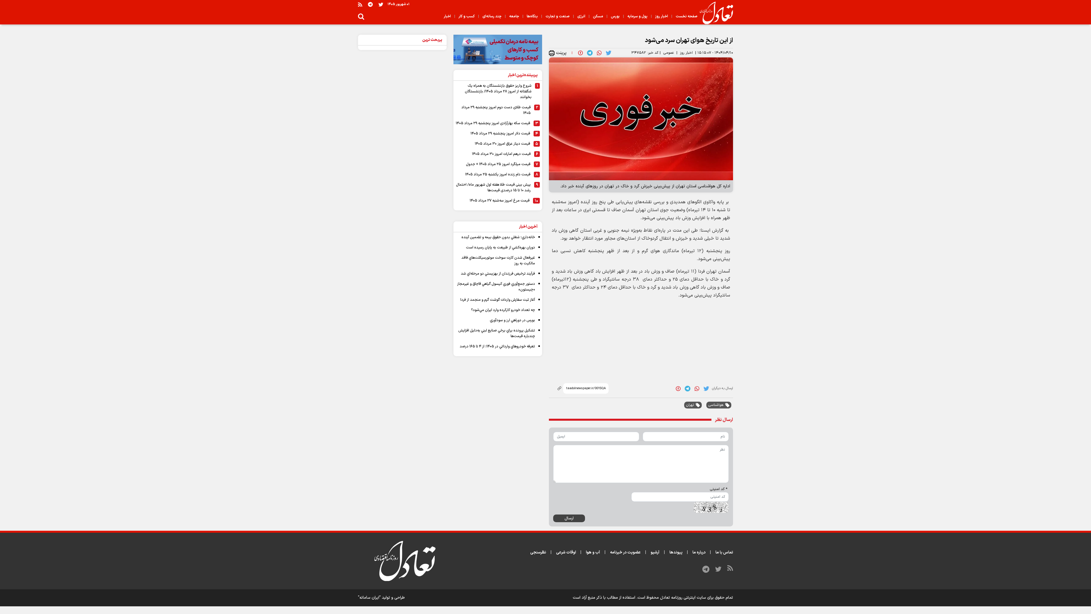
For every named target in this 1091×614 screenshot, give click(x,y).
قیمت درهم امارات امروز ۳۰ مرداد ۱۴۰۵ (501, 154)
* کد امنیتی (718, 489)
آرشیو (655, 552)
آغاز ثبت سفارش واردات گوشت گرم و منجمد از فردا (497, 300)
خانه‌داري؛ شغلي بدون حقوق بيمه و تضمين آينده (498, 237)
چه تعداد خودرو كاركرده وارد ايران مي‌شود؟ (503, 310)
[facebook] (580, 53)
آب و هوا (593, 552)
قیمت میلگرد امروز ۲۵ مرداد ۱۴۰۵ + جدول (498, 164)
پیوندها (675, 552)
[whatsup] (599, 53)
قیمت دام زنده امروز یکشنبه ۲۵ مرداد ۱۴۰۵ (497, 174)
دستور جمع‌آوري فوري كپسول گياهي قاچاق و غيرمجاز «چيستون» (496, 287)
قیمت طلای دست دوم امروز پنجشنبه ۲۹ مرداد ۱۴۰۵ (496, 110)
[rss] (360, 4)
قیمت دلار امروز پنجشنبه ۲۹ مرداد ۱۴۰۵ (500, 133)
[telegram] (590, 53)
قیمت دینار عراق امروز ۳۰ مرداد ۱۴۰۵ (502, 144)
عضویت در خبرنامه (625, 552)
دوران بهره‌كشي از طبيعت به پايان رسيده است (500, 247)
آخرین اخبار (528, 227)
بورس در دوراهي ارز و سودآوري (512, 320)
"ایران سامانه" (369, 598)
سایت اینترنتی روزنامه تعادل (683, 598)
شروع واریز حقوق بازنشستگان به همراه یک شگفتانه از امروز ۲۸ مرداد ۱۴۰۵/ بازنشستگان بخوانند (498, 91)
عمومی (668, 53)
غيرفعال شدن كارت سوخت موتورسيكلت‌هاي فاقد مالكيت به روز (498, 260)
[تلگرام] (370, 4)
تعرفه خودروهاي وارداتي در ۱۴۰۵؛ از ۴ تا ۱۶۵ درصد (497, 346)
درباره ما (698, 552)
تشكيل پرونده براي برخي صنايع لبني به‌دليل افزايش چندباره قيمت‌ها (496, 333)
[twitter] (608, 53)
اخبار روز (686, 53)
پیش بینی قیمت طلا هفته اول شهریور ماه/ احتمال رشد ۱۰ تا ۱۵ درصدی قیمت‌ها (493, 187)
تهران (690, 405)
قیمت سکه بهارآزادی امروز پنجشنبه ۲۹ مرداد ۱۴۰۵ (493, 123)
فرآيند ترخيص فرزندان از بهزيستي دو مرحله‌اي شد (498, 274)
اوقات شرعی (566, 552)
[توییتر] (380, 4)
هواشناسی (716, 405)
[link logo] (714, 13)
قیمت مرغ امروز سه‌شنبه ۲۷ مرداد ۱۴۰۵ (500, 201)
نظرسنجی (538, 552)
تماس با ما (724, 552)
